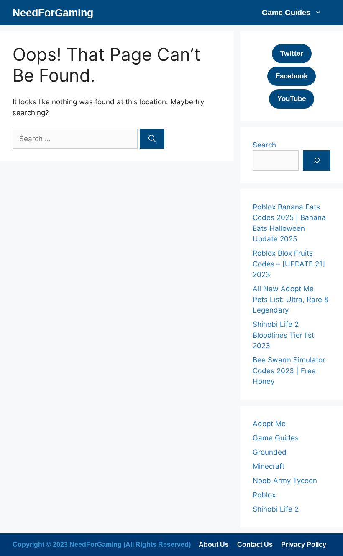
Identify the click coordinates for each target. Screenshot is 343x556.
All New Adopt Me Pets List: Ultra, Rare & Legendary (291, 299)
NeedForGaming (53, 12)
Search (264, 145)
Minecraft (268, 466)
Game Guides (286, 12)
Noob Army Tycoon (285, 480)
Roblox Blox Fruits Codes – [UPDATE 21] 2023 (289, 264)
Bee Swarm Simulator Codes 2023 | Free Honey (289, 370)
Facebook (291, 76)
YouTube (291, 99)
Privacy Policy (303, 544)
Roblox (264, 495)
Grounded (270, 452)
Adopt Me (269, 423)
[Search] (152, 139)
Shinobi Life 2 (276, 509)
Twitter (291, 53)
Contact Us (255, 544)
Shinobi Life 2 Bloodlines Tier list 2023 (283, 335)
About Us (214, 544)
